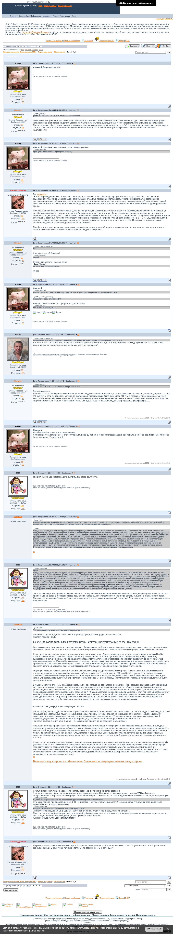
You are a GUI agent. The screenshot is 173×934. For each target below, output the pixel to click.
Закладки (160, 19)
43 (78, 624)
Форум (128, 919)
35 (78, 243)
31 (74, 63)
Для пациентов (81, 919)
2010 (18, 473)
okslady (18, 63)
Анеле (41, 50)
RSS (40, 6)
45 (74, 842)
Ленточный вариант (54, 41)
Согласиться (154, 929)
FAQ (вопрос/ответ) (115, 919)
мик (22, 50)
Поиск (55, 16)
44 (74, 787)
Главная (13, 16)
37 (78, 335)
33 (78, 143)
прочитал (41, 194)
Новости (70, 919)
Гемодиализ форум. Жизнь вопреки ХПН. (19, 52)
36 (78, 284)
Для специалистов (97, 919)
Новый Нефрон (52, 921)
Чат (133, 919)
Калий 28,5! (71, 52)
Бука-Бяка (18, 517)
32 (78, 110)
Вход (74, 16)
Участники (88, 41)
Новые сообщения (72, 41)
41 (78, 517)
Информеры (35, 16)
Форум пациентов (45, 52)
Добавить (169, 19)
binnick (18, 335)
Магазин (87, 923)
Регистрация (64, 16)
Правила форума (106, 41)
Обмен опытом (59, 52)
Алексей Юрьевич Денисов (35, 32)
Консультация (103, 921)
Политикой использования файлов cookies (23, 931)
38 (78, 381)
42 (78, 565)
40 (74, 473)
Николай (17, 110)
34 (78, 190)
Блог (139, 919)
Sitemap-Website (65, 6)
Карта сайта (24, 16)
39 (78, 426)
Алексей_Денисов (31, 50)
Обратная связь (89, 921)
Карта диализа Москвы (71, 921)
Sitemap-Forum (50, 6)
